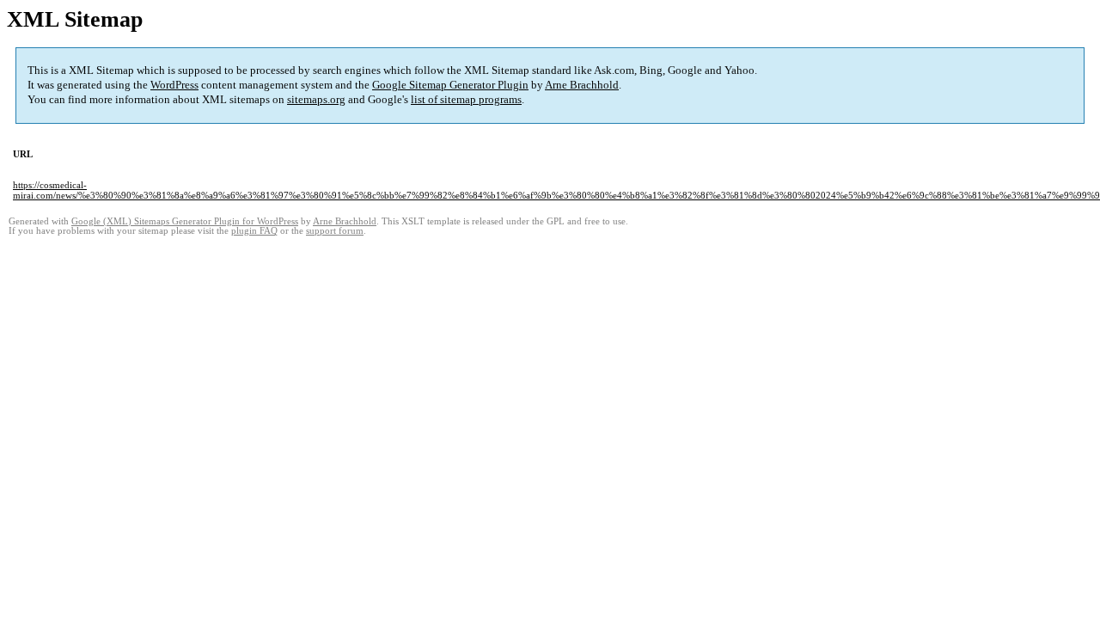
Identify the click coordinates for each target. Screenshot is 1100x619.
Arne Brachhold (582, 84)
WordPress (174, 84)
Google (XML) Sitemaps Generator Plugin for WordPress (184, 221)
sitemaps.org (316, 99)
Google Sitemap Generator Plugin (450, 84)
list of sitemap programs (466, 99)
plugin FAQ (254, 231)
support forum (335, 231)
